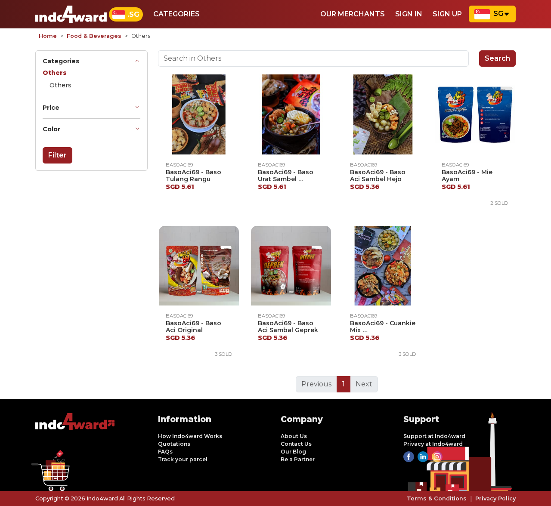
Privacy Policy (495, 498)
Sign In (408, 14)
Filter (57, 155)
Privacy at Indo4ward (433, 444)
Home (48, 36)
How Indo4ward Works (190, 436)
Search (497, 58)
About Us (294, 436)
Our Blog (293, 451)
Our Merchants (352, 14)
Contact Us (296, 444)
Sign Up (447, 14)
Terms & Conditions (437, 498)
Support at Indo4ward (434, 436)
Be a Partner (298, 459)
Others (60, 85)
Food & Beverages (94, 36)
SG (498, 13)
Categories (176, 14)
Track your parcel (182, 459)
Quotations (174, 444)
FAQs (165, 451)
